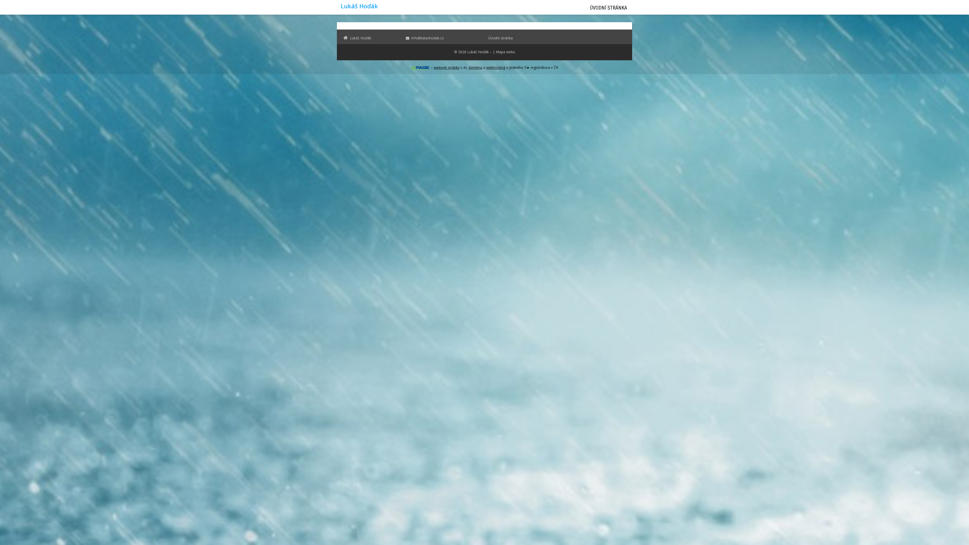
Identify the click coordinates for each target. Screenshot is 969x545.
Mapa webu (505, 51)
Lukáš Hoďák (478, 51)
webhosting (495, 67)
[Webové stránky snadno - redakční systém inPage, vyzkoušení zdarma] (420, 67)
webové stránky (447, 67)
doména (475, 67)
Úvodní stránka (608, 8)
